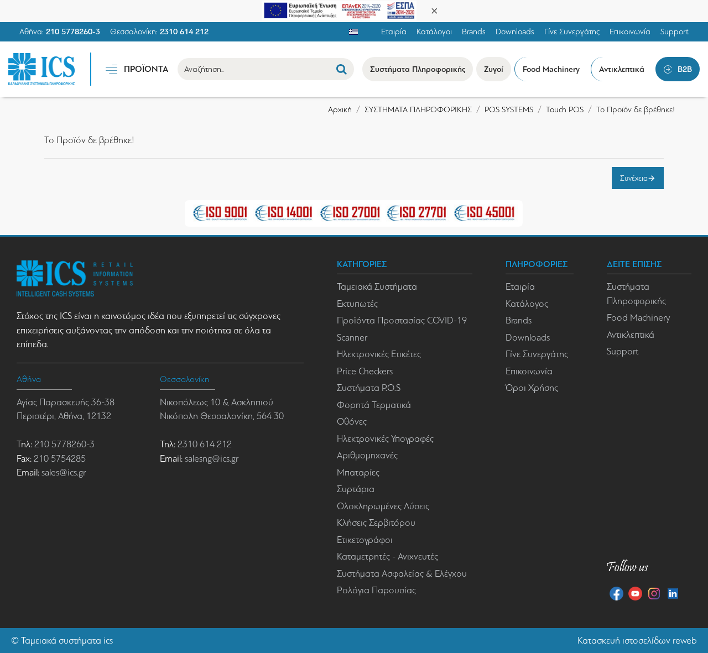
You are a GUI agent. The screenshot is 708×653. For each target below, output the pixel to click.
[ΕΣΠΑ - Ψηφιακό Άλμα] (339, 9)
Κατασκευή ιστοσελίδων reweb (637, 640)
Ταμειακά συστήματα (61, 640)
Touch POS (565, 109)
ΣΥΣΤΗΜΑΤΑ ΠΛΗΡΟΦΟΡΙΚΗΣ (418, 109)
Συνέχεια (634, 178)
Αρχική (340, 109)
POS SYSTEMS (509, 109)
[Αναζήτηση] (341, 69)
